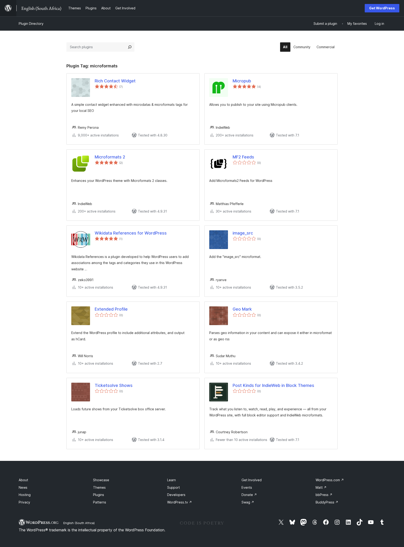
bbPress (324, 495)
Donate (249, 495)
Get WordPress (382, 8)
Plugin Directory (31, 24)
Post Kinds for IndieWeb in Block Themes (273, 385)
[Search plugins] (129, 47)
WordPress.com (330, 480)
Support (173, 487)
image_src (243, 233)
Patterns (99, 502)
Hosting (25, 495)
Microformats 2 (110, 156)
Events (247, 487)
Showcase (101, 480)
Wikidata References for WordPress (131, 233)
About (23, 480)
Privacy (24, 502)
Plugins (98, 495)
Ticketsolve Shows (114, 385)
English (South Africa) (79, 523)
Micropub (242, 80)
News (23, 487)
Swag (248, 502)
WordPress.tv (179, 502)
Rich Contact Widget (115, 80)
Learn (171, 480)
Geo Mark (242, 309)
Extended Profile (111, 309)
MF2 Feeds (243, 156)
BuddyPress (327, 502)
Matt (321, 487)
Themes (99, 487)
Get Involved (252, 480)
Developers (176, 495)
